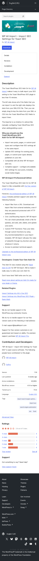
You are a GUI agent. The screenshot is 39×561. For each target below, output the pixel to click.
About (4, 479)
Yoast (34, 411)
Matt (5, 518)
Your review (6, 452)
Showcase (24, 479)
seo (30, 411)
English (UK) (11, 534)
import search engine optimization (27, 399)
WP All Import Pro (22, 336)
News (4, 483)
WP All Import (9, 42)
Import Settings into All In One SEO (15, 293)
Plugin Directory (7, 9)
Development (9, 71)
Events (23, 500)
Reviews (7, 61)
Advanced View (8, 417)
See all (34, 452)
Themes (23, 483)
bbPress (6, 521)
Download (6, 48)
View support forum (9, 467)
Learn (4, 497)
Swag (23, 507)
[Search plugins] (23, 16)
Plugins (23, 487)
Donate (24, 504)
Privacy (5, 490)
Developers (6, 504)
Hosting (5, 487)
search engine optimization (28, 407)
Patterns (23, 490)
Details (6, 55)
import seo (33, 403)
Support (7, 76)
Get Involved (25, 497)
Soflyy (8, 365)
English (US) (33, 394)
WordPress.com (9, 514)
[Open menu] (36, 3)
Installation (8, 66)
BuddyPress (7, 525)
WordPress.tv (8, 507)
